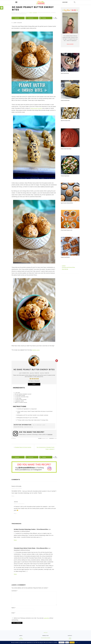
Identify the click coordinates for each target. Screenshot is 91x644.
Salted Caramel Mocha (65, 73)
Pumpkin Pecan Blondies (65, 257)
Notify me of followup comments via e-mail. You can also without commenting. (32, 619)
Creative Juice (35, 350)
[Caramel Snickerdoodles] (70, 89)
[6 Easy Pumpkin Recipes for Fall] (70, 219)
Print (34, 384)
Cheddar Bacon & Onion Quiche (23, 447)
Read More (70, 44)
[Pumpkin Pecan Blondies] (70, 246)
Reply (13, 495)
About (21, 637)
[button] (1, 7)
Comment (15, 590)
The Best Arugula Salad (65, 175)
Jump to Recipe (17, 22)
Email (13, 612)
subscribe (46, 618)
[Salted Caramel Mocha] (70, 62)
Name (14, 607)
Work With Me (65, 269)
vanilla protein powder (36, 108)
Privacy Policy (21, 638)
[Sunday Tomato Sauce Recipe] (70, 137)
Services (70, 638)
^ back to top (45, 632)
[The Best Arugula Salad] (70, 165)
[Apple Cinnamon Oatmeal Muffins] (70, 192)
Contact (63, 265)
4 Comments (35, 12)
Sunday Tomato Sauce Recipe (66, 148)
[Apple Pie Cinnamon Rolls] (70, 113)
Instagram (49, 434)
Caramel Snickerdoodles (65, 100)
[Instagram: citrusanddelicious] (16, 433)
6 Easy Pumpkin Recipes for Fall (66, 230)
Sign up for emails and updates (45, 637)
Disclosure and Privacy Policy (68, 267)
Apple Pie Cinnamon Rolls (65, 120)
